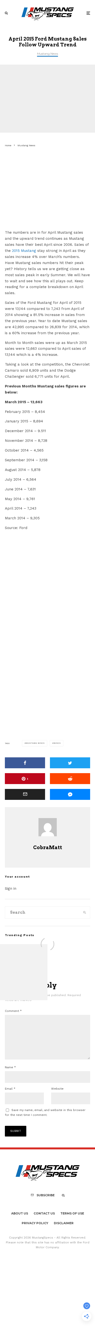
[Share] (25, 762)
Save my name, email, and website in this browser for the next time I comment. (45, 1112)
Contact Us (44, 1213)
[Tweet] (70, 762)
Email (10, 1088)
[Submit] (70, 778)
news (57, 743)
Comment (13, 1011)
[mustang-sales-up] (41, 223)
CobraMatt (47, 847)
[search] (84, 912)
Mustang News (47, 53)
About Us (19, 1213)
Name (10, 1067)
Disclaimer (64, 1223)
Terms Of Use (72, 1213)
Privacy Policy (35, 1223)
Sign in (10, 888)
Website (57, 1088)
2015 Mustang (24, 250)
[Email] (25, 794)
